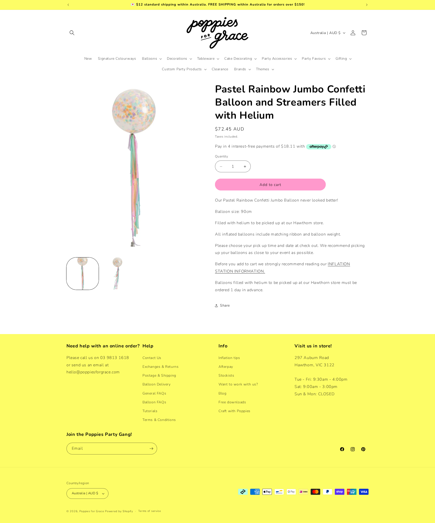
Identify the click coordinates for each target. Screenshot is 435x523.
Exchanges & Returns (160, 366)
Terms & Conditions (159, 419)
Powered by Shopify (119, 511)
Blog (222, 393)
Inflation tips (229, 357)
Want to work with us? (238, 384)
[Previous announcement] (68, 5)
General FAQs (154, 393)
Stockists (226, 375)
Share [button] (225, 305)
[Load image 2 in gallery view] (117, 273)
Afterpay (226, 366)
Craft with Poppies (234, 410)
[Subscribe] (151, 448)
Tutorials (149, 410)
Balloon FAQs (154, 402)
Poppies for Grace (91, 511)
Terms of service (149, 511)
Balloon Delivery (156, 384)
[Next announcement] (366, 5)
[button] (72, 32)
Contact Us (151, 357)
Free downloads (232, 402)
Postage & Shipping (159, 375)
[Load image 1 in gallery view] (82, 273)
